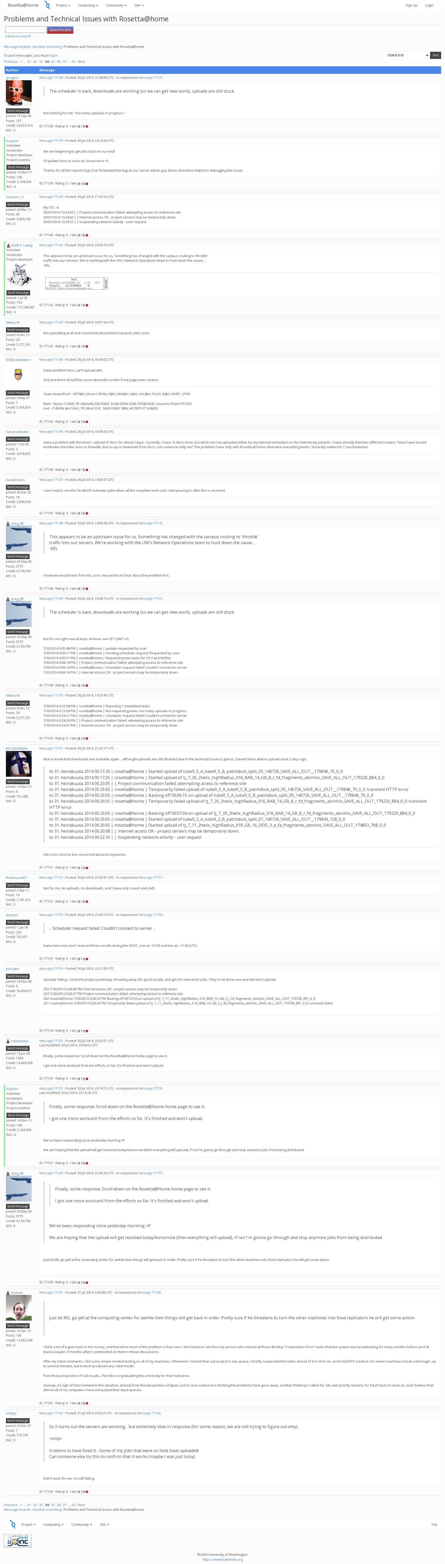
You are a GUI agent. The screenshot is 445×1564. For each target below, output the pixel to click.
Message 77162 (149, 1413)
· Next (80, 61)
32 (35, 61)
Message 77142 (51, 245)
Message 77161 (51, 1292)
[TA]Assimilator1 (18, 359)
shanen (17, 1292)
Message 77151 (51, 748)
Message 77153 (51, 915)
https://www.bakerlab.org (223, 1559)
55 (73, 61)
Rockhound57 (16, 877)
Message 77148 (51, 523)
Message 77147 (51, 480)
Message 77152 (51, 877)
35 (53, 61)
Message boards (17, 46)
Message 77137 (150, 77)
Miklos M (13, 322)
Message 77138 (51, 77)
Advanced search (18, 36)
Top (434, 1524)
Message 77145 (51, 359)
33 (41, 61)
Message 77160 (51, 1173)
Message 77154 (51, 968)
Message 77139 (51, 140)
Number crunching (47, 46)
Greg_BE (17, 523)
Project (62, 5)
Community (115, 5)
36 (59, 61)
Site (137, 5)
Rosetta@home (23, 5)
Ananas (12, 915)
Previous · (12, 61)
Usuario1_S (15, 197)
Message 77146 (51, 431)
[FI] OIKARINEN (17, 748)
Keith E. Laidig (21, 245)
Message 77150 (51, 695)
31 (29, 61)
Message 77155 (51, 1041)
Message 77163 (51, 1413)
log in (53, 55)
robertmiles (20, 1041)
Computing (87, 5)
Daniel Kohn (15, 480)
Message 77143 (51, 322)
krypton (12, 140)
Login (429, 5)
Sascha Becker (17, 431)
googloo (12, 77)
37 (64, 61)
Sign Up (411, 5)
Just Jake (12, 968)
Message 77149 (51, 598)
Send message (17, 111)
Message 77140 (51, 197)
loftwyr (11, 1413)
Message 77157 (51, 1088)
